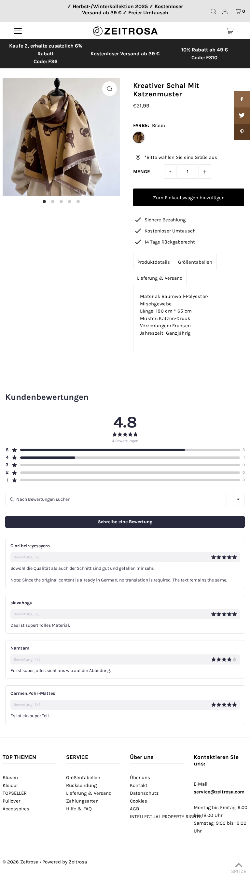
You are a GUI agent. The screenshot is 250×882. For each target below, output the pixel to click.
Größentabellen (195, 262)
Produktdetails (153, 262)
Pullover (11, 801)
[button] (122, 450)
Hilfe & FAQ (79, 809)
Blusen (10, 777)
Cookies (138, 801)
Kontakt (138, 785)
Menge (141, 172)
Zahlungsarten (82, 801)
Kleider (10, 785)
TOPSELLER (15, 793)
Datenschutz (144, 793)
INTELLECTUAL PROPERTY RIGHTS (166, 816)
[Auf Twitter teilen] (242, 115)
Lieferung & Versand (160, 278)
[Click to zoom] (109, 88)
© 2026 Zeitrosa (20, 862)
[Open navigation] (18, 31)
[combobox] (238, 499)
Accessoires (16, 809)
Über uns (140, 777)
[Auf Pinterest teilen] (242, 132)
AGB (134, 809)
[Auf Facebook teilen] (242, 99)
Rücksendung (81, 785)
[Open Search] (213, 11)
